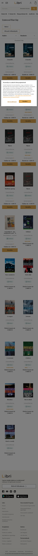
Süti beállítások (12, 101)
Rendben (25, 101)
